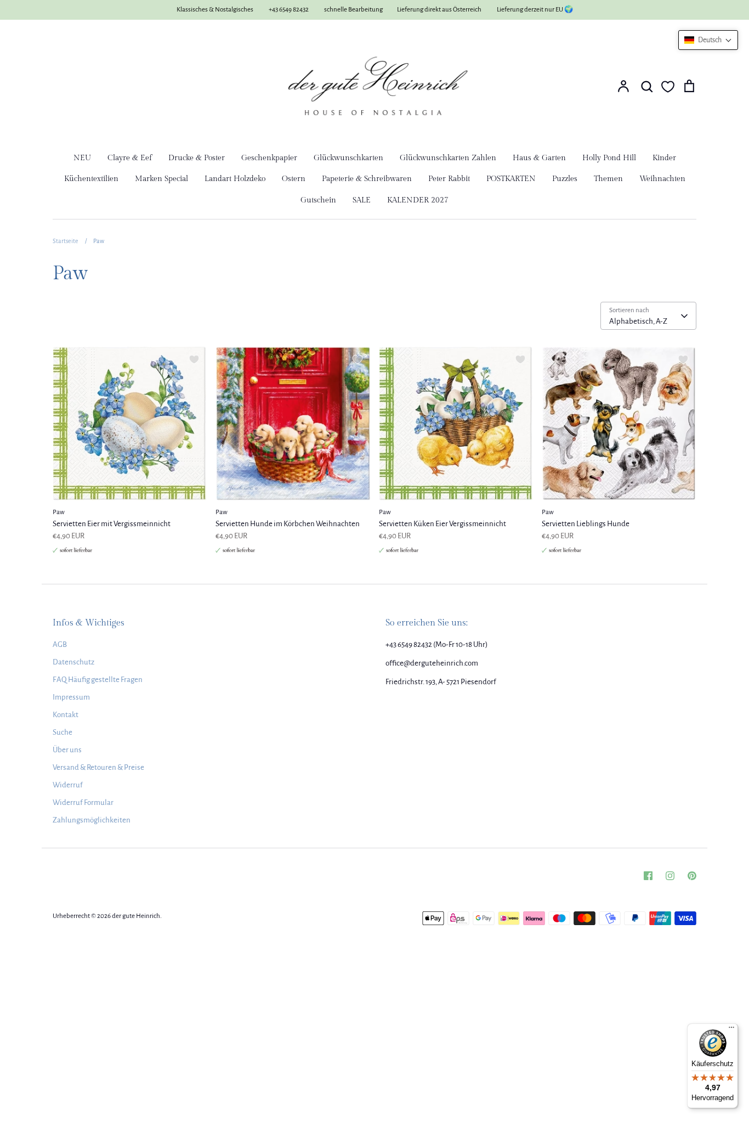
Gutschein (318, 200)
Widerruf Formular (83, 802)
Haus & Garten (539, 158)
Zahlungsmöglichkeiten (91, 820)
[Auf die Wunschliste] (194, 359)
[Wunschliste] (668, 87)
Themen (608, 178)
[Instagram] (670, 876)
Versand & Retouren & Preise (98, 767)
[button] (708, 40)
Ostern (293, 178)
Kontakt (65, 715)
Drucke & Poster (196, 158)
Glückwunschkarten (348, 158)
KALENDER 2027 (418, 200)
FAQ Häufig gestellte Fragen (98, 679)
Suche (62, 732)
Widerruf (68, 785)
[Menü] (731, 1029)
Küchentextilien (91, 178)
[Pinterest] (692, 876)
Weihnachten (662, 178)
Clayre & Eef (129, 158)
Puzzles (564, 178)
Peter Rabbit (449, 178)
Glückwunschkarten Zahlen (448, 158)
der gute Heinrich (136, 916)
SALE (362, 200)
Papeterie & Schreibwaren (367, 178)
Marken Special (161, 178)
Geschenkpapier (269, 158)
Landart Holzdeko (235, 178)
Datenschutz (73, 662)
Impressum (71, 697)
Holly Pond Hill (609, 158)
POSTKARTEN (511, 178)
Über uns (67, 750)
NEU (82, 158)
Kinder (664, 158)
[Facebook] (648, 876)
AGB (60, 644)
